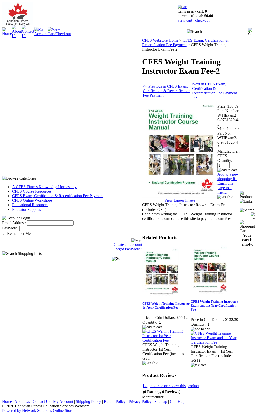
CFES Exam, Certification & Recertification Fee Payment (57, 196)
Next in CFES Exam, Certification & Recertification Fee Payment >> (214, 91)
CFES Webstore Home (160, 40)
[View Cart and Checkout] (59, 34)
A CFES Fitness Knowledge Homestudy (44, 187)
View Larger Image (179, 200)
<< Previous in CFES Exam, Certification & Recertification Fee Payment (166, 90)
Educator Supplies (26, 209)
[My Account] (41, 34)
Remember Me (19, 233)
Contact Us (41, 401)
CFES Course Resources (31, 191)
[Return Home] (7, 33)
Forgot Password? (127, 249)
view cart (185, 20)
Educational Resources (30, 205)
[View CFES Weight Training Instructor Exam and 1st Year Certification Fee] (215, 342)
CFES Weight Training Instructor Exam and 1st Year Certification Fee (214, 306)
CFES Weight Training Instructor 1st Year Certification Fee (166, 305)
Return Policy (115, 401)
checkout (202, 20)
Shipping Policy (88, 401)
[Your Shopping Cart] (182, 7)
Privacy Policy (140, 401)
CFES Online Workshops (32, 200)
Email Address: (14, 223)
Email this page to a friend (225, 187)
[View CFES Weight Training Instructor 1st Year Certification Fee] (166, 340)
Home (7, 401)
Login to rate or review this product (171, 386)
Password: (10, 228)
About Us (22, 401)
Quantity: (224, 160)
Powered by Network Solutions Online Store (37, 410)
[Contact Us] (28, 36)
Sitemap (160, 401)
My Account (63, 401)
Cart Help (177, 401)
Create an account (128, 244)
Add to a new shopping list (228, 176)
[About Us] (17, 36)
